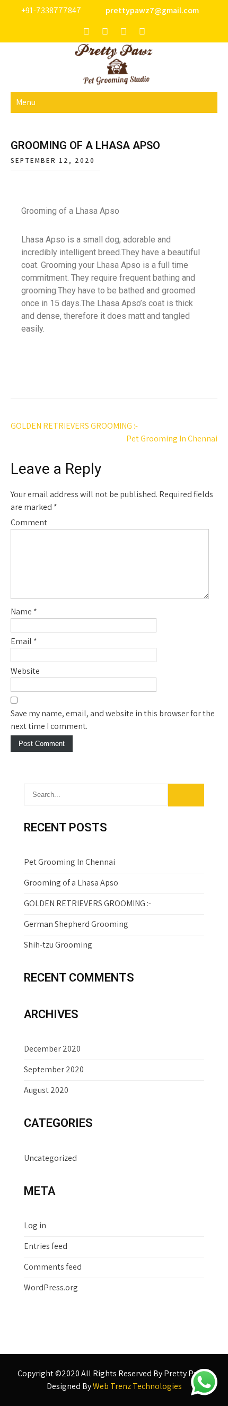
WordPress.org (51, 1287)
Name (24, 611)
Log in (35, 1225)
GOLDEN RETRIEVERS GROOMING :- (74, 425)
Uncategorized (50, 1158)
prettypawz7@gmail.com (152, 10)
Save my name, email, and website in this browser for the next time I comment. (113, 720)
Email (24, 641)
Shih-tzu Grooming (58, 944)
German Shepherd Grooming (76, 924)
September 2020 (54, 1069)
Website (25, 670)
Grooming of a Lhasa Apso (71, 882)
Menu (26, 102)
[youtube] (123, 31)
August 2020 (46, 1090)
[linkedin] (142, 31)
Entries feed (45, 1246)
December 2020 (52, 1048)
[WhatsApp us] (204, 1382)
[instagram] (105, 31)
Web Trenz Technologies (137, 1386)
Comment (29, 522)
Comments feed (53, 1266)
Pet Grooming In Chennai (171, 438)
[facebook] (86, 31)
